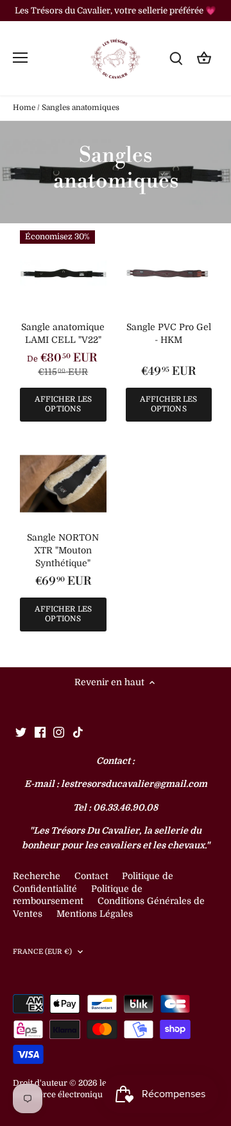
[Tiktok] (78, 732)
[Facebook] (40, 732)
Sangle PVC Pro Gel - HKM (168, 333)
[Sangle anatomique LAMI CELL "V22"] (63, 273)
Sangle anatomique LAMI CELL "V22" (63, 333)
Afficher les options (63, 404)
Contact (92, 876)
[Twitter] (20, 732)
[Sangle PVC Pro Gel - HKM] (169, 273)
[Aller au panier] (204, 57)
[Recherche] (176, 57)
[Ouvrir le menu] (20, 57)
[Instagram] (58, 732)
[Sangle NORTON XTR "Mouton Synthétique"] (63, 484)
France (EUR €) (43, 952)
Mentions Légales (94, 913)
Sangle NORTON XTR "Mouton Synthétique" (63, 549)
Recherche (36, 876)
